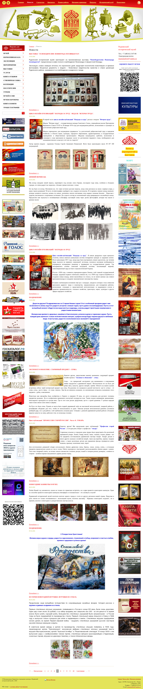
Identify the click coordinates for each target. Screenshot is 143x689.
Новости (30, 2)
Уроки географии (11, 107)
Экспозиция (9, 61)
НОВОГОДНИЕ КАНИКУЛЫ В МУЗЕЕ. (43, 484)
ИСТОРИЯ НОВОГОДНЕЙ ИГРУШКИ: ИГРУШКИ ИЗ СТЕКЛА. (53, 597)
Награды (93, 2)
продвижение (24, 686)
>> (89, 671)
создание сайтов (14, 686)
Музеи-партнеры (11, 100)
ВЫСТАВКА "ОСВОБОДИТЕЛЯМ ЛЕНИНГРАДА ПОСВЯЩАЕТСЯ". (54, 54)
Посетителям (9, 88)
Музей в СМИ (9, 96)
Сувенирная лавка (11, 80)
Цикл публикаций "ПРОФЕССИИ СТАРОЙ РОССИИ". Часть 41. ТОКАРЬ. (56, 420)
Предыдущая (38, 671)
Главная (21, 2)
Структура (40, 2)
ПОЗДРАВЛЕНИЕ (35, 297)
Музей (6, 53)
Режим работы (63, 2)
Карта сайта (126, 679)
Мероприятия (9, 65)
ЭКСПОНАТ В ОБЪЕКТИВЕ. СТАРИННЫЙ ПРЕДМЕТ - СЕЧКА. (53, 369)
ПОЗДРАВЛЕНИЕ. (35, 528)
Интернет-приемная (79, 2)
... (86, 671)
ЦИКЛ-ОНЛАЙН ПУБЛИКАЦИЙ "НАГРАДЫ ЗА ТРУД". (50, 250)
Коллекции (8, 84)
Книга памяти (9, 104)
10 (73, 671)
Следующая (80, 671)
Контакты (51, 2)
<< (30, 671)
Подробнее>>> (34, 110)
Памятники (121, 2)
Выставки (7, 69)
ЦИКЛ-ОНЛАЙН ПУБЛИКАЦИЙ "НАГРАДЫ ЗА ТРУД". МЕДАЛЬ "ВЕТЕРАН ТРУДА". (61, 113)
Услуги (6, 73)
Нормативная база (11, 57)
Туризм (6, 92)
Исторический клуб (106, 2)
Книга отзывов (10, 77)
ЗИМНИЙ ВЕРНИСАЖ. (37, 177)
